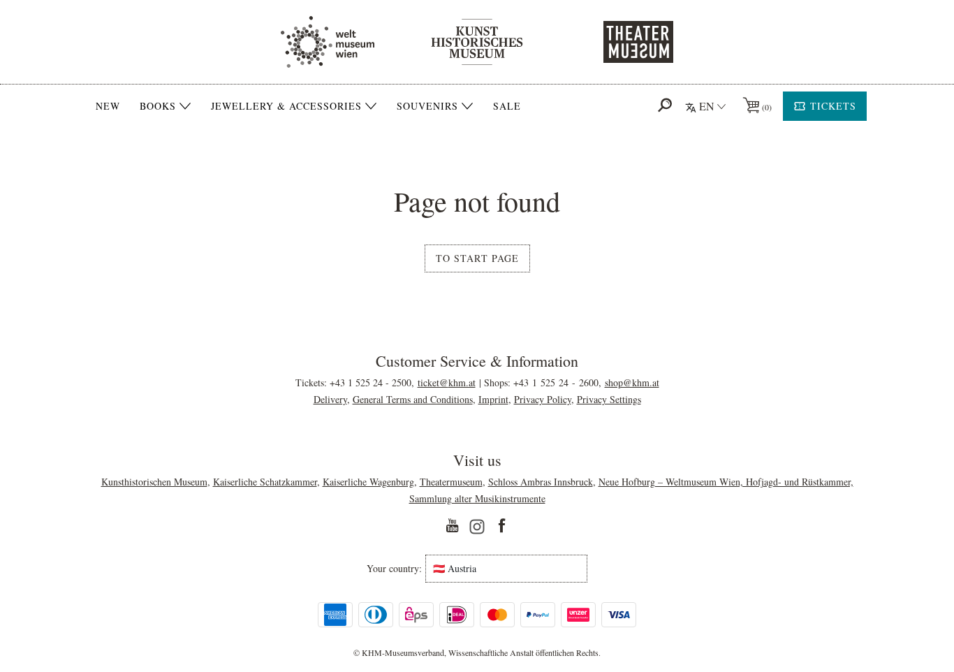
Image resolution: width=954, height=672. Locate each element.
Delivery (330, 399)
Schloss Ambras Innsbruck (540, 481)
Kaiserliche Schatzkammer (265, 481)
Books (158, 106)
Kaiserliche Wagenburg (368, 481)
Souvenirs (427, 106)
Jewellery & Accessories (286, 106)
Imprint (493, 399)
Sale (507, 105)
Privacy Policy (542, 399)
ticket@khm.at (447, 382)
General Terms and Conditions (413, 399)
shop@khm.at (632, 382)
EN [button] (706, 105)
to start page (477, 258)
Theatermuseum (451, 481)
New (108, 105)
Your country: (394, 568)
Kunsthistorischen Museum (154, 481)
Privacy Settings (609, 399)
